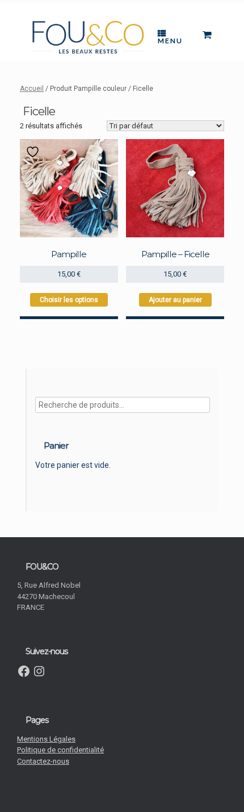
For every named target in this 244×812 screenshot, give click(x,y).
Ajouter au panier (175, 300)
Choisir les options (69, 300)
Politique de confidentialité (60, 750)
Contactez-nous (43, 761)
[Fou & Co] (88, 38)
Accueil (32, 89)
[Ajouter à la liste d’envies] (34, 152)
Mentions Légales (46, 739)
